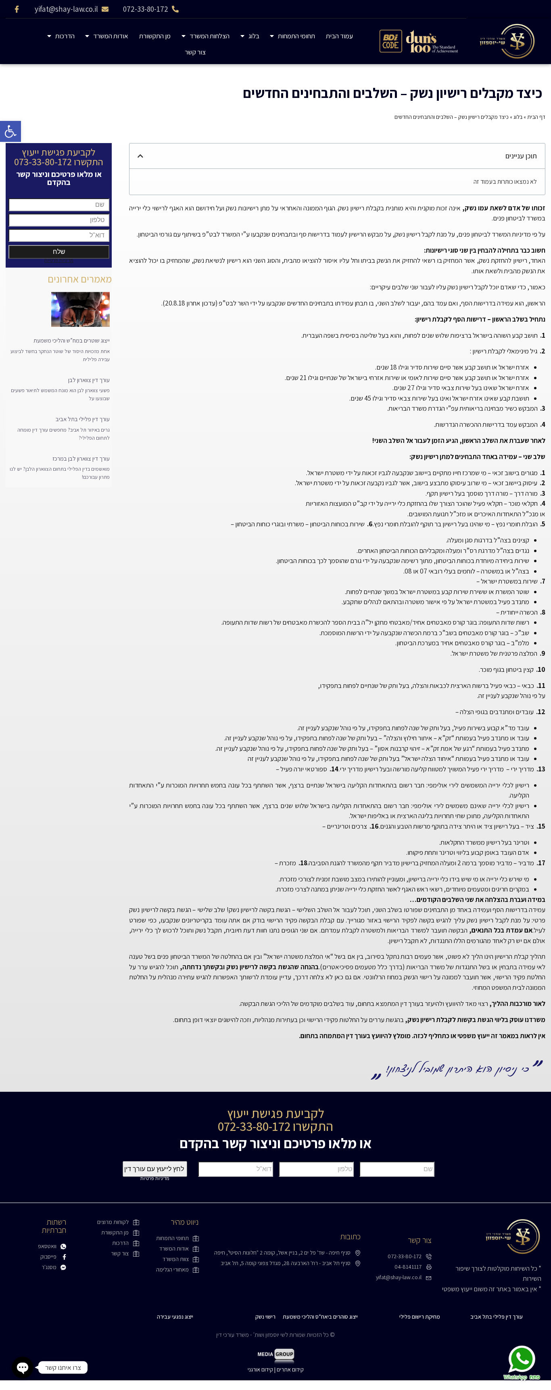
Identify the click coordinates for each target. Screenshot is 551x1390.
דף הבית (536, 117)
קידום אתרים (290, 1369)
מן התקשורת (155, 35)
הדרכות (65, 35)
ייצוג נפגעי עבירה (175, 1316)
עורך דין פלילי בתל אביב (83, 419)
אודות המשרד (110, 35)
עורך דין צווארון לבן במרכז (81, 458)
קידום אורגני (260, 1369)
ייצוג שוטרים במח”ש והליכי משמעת (71, 340)
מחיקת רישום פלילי (419, 1316)
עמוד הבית (339, 35)
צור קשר (195, 52)
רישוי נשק (265, 1316)
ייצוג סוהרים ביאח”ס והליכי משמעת (320, 1316)
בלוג (253, 35)
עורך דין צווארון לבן (89, 380)
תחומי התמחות (296, 35)
